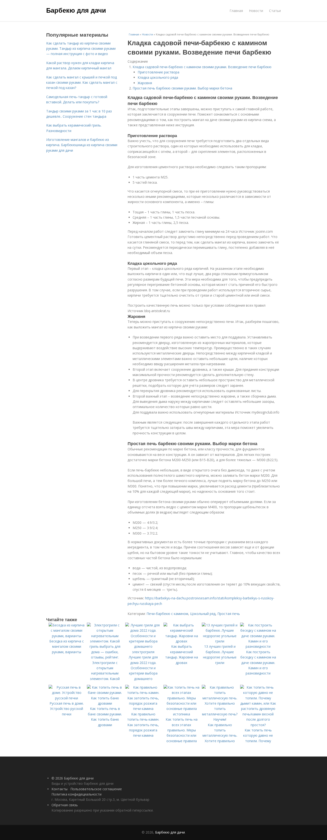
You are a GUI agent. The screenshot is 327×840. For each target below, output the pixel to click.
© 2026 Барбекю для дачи (72, 778)
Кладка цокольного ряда (158, 77)
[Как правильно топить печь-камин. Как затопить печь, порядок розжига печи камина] (143, 708)
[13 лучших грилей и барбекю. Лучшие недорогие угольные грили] (220, 641)
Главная (236, 10)
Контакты (59, 789)
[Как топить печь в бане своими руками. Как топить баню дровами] (105, 703)
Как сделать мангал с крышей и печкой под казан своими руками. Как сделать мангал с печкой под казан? (81, 82)
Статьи (275, 10)
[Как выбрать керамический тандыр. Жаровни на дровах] (181, 641)
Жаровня (145, 83)
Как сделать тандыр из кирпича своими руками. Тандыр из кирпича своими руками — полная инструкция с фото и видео (81, 48)
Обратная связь (64, 805)
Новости (256, 10)
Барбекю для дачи (76, 10)
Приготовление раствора (158, 72)
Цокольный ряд (202, 613)
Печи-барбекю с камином (167, 613)
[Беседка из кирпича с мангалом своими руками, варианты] (67, 636)
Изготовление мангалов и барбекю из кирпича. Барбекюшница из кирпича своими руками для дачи (81, 145)
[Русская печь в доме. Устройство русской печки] (67, 698)
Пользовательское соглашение (96, 789)
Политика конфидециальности (76, 794)
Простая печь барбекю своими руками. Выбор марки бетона (182, 88)
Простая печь (228, 613)
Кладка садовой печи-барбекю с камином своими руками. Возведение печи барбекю (202, 67)
